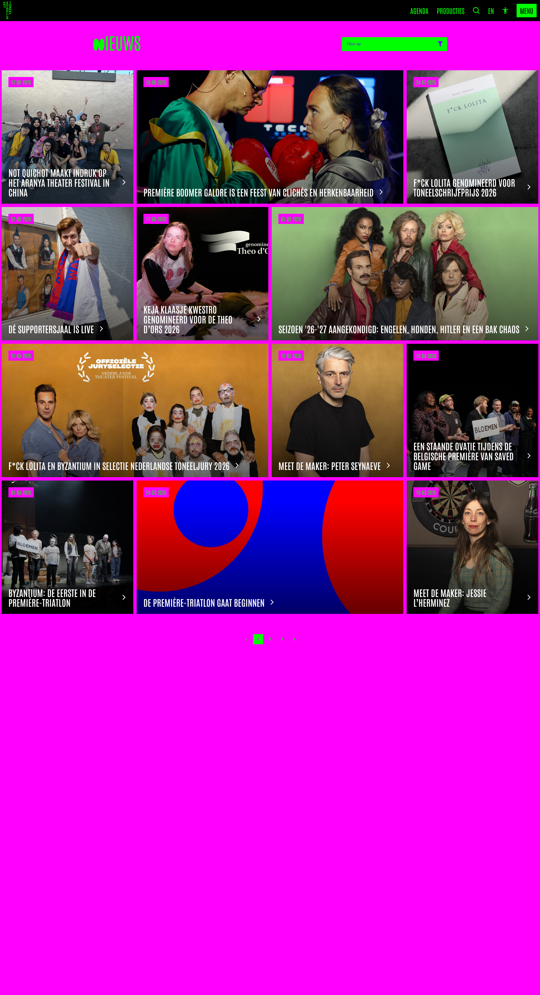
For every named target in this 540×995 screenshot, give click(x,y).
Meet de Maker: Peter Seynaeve (329, 465)
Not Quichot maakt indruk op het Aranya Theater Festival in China (58, 182)
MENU (526, 10)
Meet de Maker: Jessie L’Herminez (449, 597)
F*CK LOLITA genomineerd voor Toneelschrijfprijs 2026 (464, 187)
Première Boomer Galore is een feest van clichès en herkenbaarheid (258, 192)
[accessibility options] (505, 10)
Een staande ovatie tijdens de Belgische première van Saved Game (463, 455)
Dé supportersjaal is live (51, 329)
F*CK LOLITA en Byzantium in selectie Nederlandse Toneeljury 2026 (119, 465)
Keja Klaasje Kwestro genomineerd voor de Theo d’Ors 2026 (187, 319)
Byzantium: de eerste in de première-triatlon (52, 597)
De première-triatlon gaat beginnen (204, 602)
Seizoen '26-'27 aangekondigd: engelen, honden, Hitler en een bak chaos (398, 329)
